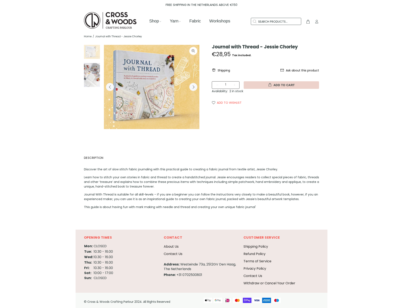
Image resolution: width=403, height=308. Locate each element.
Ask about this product (302, 70)
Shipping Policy (255, 246)
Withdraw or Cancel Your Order (269, 283)
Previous (110, 87)
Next (193, 87)
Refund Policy (254, 253)
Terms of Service (257, 261)
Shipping (224, 70)
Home (88, 36)
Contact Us (173, 253)
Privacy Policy (254, 268)
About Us (171, 246)
